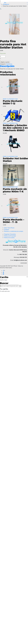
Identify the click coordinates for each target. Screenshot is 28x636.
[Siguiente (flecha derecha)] (25, 461)
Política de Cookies (9, 237)
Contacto (6, 229)
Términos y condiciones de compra (13, 231)
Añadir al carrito (5, 62)
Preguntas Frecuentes (10, 234)
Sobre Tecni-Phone (9, 228)
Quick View (15, 99)
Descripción (7, 66)
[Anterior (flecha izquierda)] (2, 461)
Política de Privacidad (10, 236)
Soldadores (9, 64)
